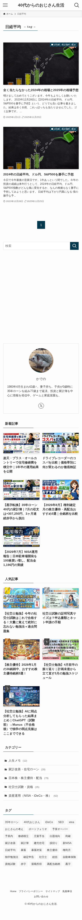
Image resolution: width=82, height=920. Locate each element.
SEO (61, 822)
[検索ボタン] (77, 5)
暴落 (23, 850)
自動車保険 (69, 857)
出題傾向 (55, 836)
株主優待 (52, 850)
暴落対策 (36, 850)
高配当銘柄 (53, 864)
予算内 (9, 836)
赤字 (23, 864)
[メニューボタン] (5, 5)
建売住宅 (39, 843)
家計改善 (10, 843)
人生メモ (18, 760)
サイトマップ (52, 891)
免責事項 (67, 891)
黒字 (68, 864)
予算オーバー (60, 829)
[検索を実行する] (74, 246)
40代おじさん (32, 822)
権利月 (67, 850)
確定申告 (28, 857)
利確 (68, 836)
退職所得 (36, 864)
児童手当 (39, 836)
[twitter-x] (41, 406)
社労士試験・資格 (24, 787)
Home (13, 891)
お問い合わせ (41, 896)
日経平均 (10, 850)
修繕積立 (23, 836)
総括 (55, 857)
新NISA (67, 843)
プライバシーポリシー (31, 891)
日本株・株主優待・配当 (29, 778)
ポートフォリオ (38, 829)
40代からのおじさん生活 (41, 5)
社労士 (43, 857)
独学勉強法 (11, 857)
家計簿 (25, 843)
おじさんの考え (14, 829)
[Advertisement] (41, 297)
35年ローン (12, 822)
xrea (71, 822)
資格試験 (10, 864)
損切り (54, 843)
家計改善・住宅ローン (27, 769)
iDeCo (49, 822)
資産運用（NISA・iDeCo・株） (33, 795)
